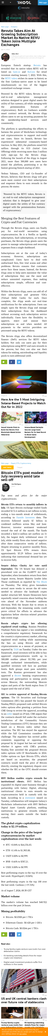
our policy (23, 1034)
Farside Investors (26, 517)
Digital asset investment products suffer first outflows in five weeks (23, 963)
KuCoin (31, 71)
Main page (5, 27)
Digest (13, 463)
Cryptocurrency (25, 463)
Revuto (37, 65)
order (9, 713)
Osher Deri (15, 54)
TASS (16, 649)
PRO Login (43, 3)
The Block (41, 581)
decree (17, 675)
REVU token (11, 78)
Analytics (14, 27)
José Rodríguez (16, 484)
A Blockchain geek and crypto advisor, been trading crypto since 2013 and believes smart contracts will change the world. (29, 57)
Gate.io (16, 71)
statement (30, 797)
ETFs (18, 463)
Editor (13, 486)
